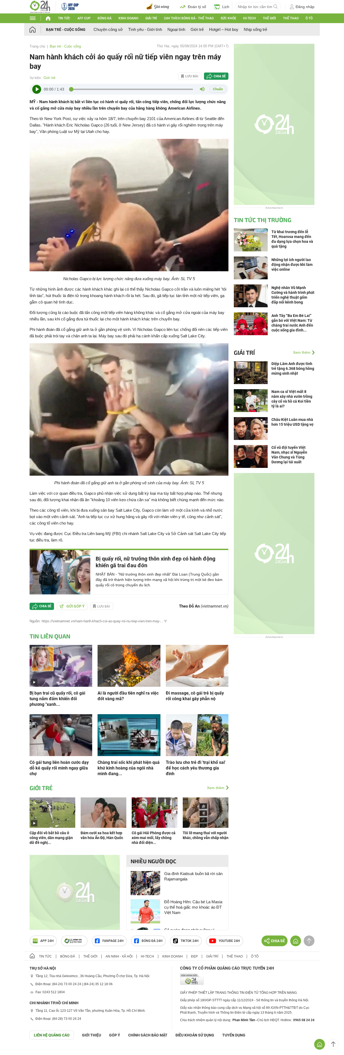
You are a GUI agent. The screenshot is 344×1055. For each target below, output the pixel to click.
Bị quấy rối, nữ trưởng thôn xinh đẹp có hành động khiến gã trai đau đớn (155, 562)
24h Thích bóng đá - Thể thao (189, 18)
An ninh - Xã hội (119, 956)
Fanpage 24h (113, 941)
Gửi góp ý (75, 606)
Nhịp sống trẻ (255, 29)
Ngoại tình (176, 29)
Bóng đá (105, 18)
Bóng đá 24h (152, 941)
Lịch (225, 7)
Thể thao (291, 18)
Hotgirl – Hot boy (223, 29)
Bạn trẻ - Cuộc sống (65, 29)
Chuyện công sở (108, 29)
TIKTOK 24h (190, 941)
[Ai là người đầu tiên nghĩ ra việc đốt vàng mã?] (129, 665)
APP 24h (47, 941)
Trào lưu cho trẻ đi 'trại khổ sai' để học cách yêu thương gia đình (195, 768)
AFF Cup (84, 18)
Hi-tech (249, 18)
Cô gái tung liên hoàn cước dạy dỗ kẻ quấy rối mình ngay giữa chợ (59, 768)
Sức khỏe (228, 18)
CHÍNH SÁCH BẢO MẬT (147, 1035)
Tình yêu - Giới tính (145, 29)
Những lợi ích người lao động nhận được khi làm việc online (292, 265)
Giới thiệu (91, 1035)
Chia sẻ (220, 76)
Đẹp (194, 956)
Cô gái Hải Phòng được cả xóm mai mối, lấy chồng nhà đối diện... (153, 838)
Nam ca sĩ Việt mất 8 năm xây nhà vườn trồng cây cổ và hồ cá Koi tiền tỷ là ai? (291, 398)
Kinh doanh (128, 18)
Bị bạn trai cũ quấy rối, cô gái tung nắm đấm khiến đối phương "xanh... (57, 699)
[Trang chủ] (38, 29)
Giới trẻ (197, 29)
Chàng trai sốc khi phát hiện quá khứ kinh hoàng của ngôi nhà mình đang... (129, 768)
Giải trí (151, 18)
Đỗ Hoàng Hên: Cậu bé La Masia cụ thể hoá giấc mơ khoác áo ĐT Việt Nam (193, 907)
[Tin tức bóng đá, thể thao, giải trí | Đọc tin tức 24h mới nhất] (40, 6)
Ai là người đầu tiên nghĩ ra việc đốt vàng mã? (128, 696)
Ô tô (309, 18)
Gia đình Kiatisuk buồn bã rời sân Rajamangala (193, 876)
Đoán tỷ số (197, 7)
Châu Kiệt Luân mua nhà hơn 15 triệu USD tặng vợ (292, 422)
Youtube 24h (229, 941)
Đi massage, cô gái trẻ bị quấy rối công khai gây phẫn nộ (195, 696)
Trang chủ (37, 46)
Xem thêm (215, 788)
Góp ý (114, 1035)
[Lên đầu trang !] (333, 1044)
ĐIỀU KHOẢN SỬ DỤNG (194, 1035)
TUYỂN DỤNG (233, 1035)
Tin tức (64, 18)
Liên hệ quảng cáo (52, 1035)
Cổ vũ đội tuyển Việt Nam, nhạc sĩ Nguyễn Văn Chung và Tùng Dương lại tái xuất (289, 454)
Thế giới (269, 18)
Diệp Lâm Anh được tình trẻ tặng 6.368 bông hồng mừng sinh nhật (292, 368)
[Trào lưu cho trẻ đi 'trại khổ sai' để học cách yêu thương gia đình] (197, 734)
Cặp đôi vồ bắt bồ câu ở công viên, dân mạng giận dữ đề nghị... (51, 838)
